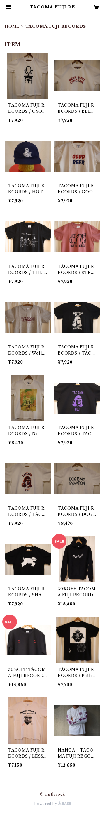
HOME (12, 26)
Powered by (46, 803)
